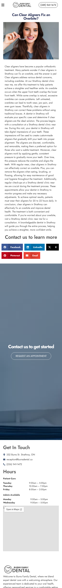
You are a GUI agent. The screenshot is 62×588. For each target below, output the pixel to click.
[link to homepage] (22, 5)
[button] (12, 247)
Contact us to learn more (31, 237)
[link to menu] (5, 5)
